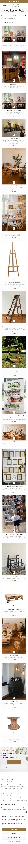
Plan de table (20, 141)
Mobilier (16, 112)
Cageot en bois (14, 138)
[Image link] (9, 780)
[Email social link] (11, 1)
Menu (24, 140)
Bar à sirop (14, 43)
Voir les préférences (14, 837)
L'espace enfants (22, 234)
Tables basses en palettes (14, 609)
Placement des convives (8, 329)
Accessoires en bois (14, 86)
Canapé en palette (14, 186)
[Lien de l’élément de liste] (14, 793)
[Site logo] (15, 5)
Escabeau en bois (14, 324)
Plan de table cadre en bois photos (14, 534)
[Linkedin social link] (16, 1)
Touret (14, 736)
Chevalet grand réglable (14, 282)
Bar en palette (14, 84)
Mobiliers (8, 15)
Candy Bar (7, 235)
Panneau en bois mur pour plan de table (14, 415)
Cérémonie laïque (9, 112)
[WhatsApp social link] (18, 1)
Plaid (14, 442)
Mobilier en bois (17, 15)
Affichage (20, 140)
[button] (25, 812)
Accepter (14, 829)
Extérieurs (20, 113)
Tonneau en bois (14, 701)
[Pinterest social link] (14, 1)
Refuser (14, 833)
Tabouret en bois (14, 655)
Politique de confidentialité (14, 841)
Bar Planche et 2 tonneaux (14, 110)
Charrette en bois (14, 232)
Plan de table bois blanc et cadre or (14, 486)
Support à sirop (14, 576)
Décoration (6, 45)
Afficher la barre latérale (9, 22)
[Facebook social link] (9, 1)
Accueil (3, 15)
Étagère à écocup (14, 369)
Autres (10, 45)
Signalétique (14, 331)
